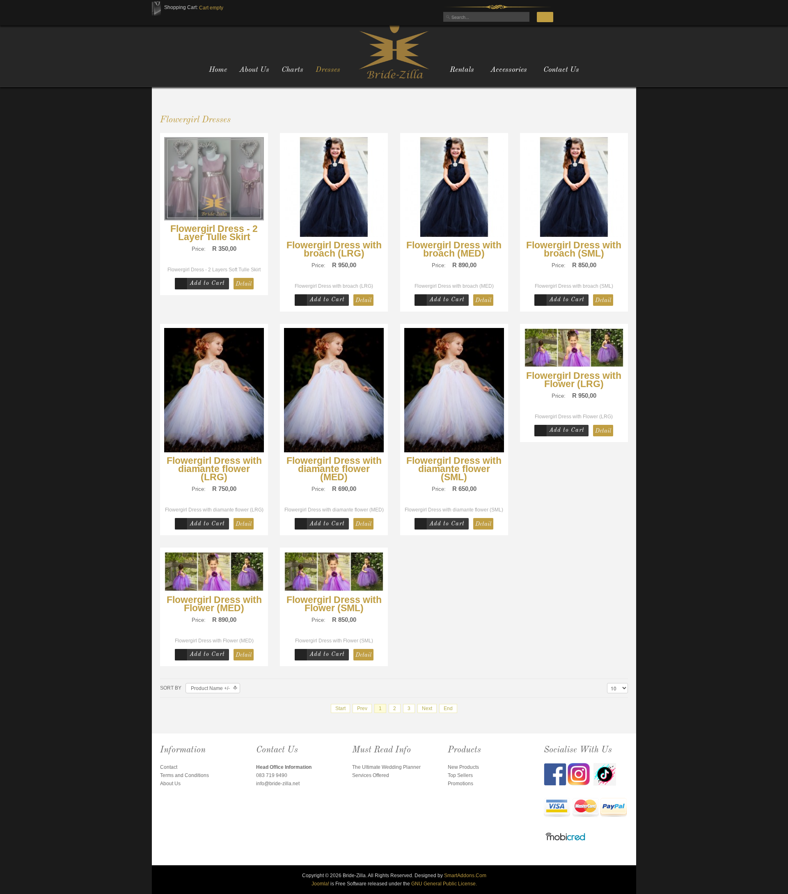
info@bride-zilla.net (278, 783)
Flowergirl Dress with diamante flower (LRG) (214, 468)
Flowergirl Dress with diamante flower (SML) (454, 468)
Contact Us (561, 69)
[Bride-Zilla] (394, 51)
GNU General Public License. (444, 884)
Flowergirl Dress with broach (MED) (454, 249)
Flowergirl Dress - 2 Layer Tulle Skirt (214, 232)
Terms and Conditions (184, 775)
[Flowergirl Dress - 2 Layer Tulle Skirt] (214, 178)
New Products (463, 767)
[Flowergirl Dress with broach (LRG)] (334, 186)
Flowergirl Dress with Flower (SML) (334, 603)
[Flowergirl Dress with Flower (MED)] (214, 571)
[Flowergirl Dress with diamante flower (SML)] (454, 390)
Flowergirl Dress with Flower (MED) (214, 603)
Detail (244, 284)
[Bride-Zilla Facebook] (556, 774)
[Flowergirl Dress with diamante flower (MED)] (334, 390)
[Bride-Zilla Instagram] (580, 774)
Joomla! (320, 884)
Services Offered (370, 775)
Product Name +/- (210, 688)
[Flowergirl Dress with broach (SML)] (574, 186)
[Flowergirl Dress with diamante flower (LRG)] (214, 390)
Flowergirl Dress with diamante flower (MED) (334, 468)
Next (427, 708)
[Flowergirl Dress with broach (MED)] (454, 186)
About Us (170, 783)
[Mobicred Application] (565, 837)
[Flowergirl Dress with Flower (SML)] (334, 571)
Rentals (462, 69)
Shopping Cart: (181, 7)
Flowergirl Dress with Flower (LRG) (573, 379)
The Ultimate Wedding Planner (386, 767)
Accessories (508, 69)
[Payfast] (557, 808)
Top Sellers (460, 775)
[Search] (545, 17)
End (448, 708)
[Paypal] (613, 808)
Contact (168, 767)
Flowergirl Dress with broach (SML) (573, 249)
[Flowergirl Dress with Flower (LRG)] (574, 347)
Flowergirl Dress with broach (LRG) (334, 249)
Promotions (460, 783)
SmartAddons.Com (465, 875)
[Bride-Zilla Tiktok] (604, 774)
